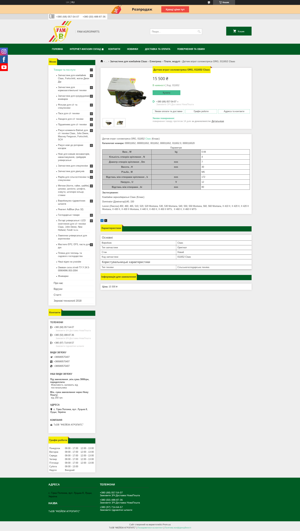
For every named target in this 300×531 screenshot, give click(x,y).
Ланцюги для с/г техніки (70, 119)
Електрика (155, 61)
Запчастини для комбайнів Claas (128, 61)
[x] (105, 221)
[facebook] (102, 221)
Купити (166, 92)
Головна (57, 49)
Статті (57, 294)
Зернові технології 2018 (67, 300)
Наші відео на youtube (69, 261)
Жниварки (63, 276)
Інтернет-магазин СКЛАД (85, 49)
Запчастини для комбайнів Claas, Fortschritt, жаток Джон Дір (73, 78)
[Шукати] (199, 32)
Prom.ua (167, 524)
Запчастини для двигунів (71, 171)
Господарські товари (69, 215)
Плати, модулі (172, 61)
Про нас (58, 283)
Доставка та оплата (157, 49)
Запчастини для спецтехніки (73, 165)
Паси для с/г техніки (69, 113)
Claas (148, 138)
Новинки (132, 49)
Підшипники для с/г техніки (72, 124)
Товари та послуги (64, 69)
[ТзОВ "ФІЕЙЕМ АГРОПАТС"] (60, 31)
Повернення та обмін (191, 49)
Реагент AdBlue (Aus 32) (70, 209)
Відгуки (58, 288)
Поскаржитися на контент (150, 527)
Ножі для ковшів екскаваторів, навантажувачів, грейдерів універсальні (74, 157)
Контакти (114, 49)
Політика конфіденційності (178, 527)
